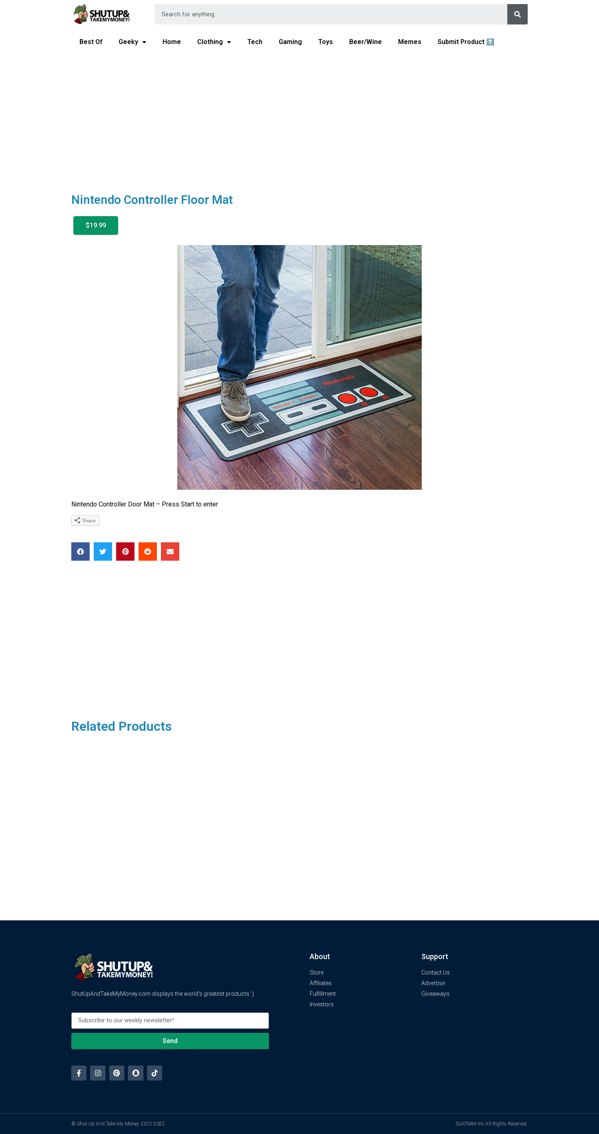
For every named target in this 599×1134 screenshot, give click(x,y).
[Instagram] (97, 1073)
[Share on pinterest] (125, 551)
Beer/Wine (365, 42)
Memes (409, 42)
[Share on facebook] (80, 551)
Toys (325, 42)
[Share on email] (170, 551)
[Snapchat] (135, 1073)
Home (172, 42)
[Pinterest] (116, 1073)
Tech (254, 42)
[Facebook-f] (78, 1073)
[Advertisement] (299, 117)
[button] (95, 225)
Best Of (90, 42)
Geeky (128, 42)
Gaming (290, 42)
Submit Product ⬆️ (466, 42)
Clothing (210, 42)
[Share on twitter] (103, 551)
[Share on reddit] (148, 551)
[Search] (517, 14)
